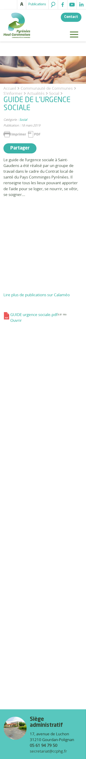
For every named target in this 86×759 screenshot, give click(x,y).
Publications (37, 4)
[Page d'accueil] (16, 26)
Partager (20, 148)
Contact (71, 17)
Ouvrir (16, 320)
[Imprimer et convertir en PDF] (21, 134)
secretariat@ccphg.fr (48, 751)
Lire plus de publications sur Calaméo (36, 294)
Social (23, 120)
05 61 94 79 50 (43, 745)
